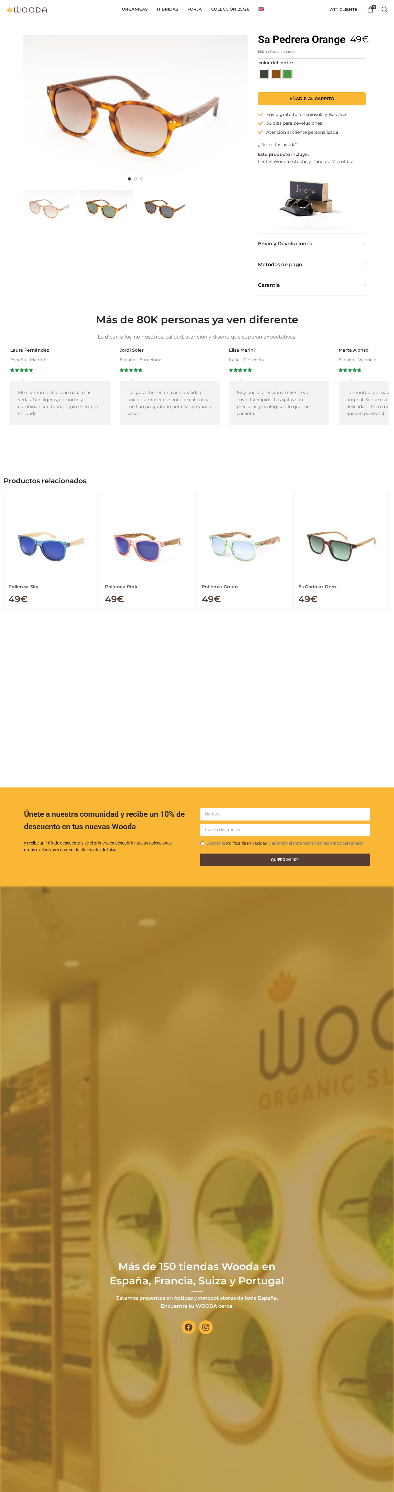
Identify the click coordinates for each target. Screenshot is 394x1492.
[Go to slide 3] (141, 178)
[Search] (384, 9)
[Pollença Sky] (50, 546)
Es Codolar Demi (318, 587)
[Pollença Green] (244, 546)
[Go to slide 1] (129, 178)
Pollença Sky (23, 587)
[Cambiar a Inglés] (261, 9)
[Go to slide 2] (135, 178)
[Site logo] (26, 9)
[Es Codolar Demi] (340, 546)
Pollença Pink (121, 587)
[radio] (263, 74)
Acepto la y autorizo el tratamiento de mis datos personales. (286, 843)
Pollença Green (220, 587)
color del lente (275, 62)
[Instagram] (206, 1327)
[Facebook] (189, 1327)
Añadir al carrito (311, 98)
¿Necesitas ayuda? (278, 144)
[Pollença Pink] (147, 546)
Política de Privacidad (247, 843)
